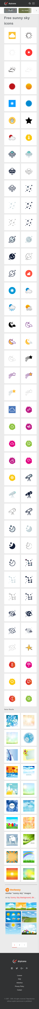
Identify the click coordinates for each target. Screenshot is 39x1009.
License (19, 975)
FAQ (19, 979)
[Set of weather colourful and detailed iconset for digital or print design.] (13, 916)
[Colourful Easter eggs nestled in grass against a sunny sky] (29, 929)
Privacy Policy (19, 986)
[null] (21, 906)
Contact (19, 990)
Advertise (20, 983)
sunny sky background (20, 897)
